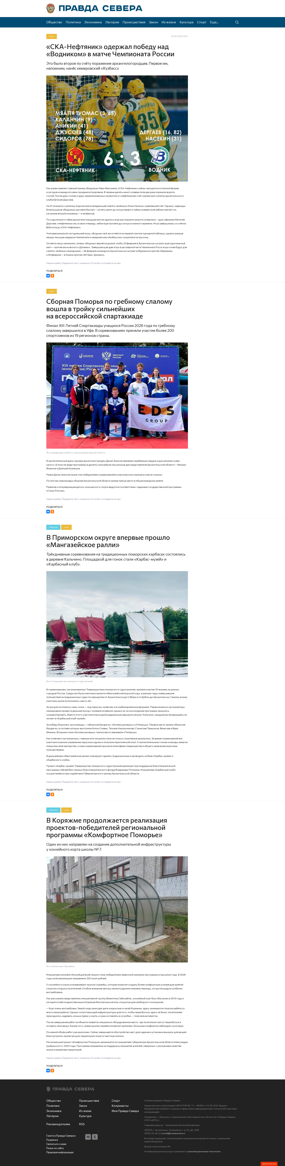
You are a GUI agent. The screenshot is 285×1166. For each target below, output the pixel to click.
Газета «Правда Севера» (61, 1135)
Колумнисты (120, 1105)
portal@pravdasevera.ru (173, 1133)
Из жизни (169, 22)
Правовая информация (59, 1152)
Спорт (201, 22)
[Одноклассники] (52, 275)
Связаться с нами (56, 1143)
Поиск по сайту (55, 1148)
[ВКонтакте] (48, 275)
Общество (54, 22)
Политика (73, 22)
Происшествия (134, 22)
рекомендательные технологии (204, 1151)
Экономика (93, 22)
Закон (153, 22)
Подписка (52, 1139)
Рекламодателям (58, 1124)
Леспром (112, 22)
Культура (186, 22)
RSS (82, 1124)
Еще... (214, 22)
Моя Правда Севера (125, 1111)
